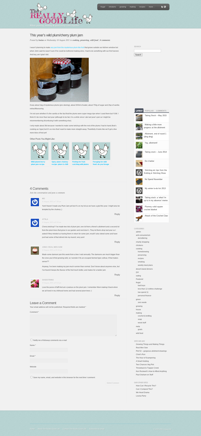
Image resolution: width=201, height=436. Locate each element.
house (138, 310)
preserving (84, 40)
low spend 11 (143, 292)
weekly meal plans (145, 265)
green (138, 299)
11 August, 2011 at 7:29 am (51, 201)
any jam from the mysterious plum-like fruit (67, 47)
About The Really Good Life (49, 429)
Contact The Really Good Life (74, 429)
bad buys (141, 285)
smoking (141, 262)
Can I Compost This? (144, 389)
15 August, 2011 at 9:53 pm (51, 283)
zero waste (142, 302)
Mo (43, 199)
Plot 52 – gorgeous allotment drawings (151, 351)
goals (140, 329)
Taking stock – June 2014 (156, 152)
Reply (117, 214)
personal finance (144, 296)
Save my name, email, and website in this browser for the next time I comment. (64, 377)
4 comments (105, 40)
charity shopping (142, 242)
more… (152, 7)
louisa (41, 40)
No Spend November (153, 179)
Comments (161, 111)
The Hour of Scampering (146, 358)
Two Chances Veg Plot (145, 365)
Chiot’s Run (140, 354)
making (133, 7)
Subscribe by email (96, 429)
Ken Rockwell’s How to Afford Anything (151, 371)
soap (140, 319)
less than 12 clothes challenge (150, 289)
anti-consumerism (143, 235)
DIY (137, 272)
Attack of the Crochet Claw (156, 216)
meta (138, 326)
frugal (103, 7)
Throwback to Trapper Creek (147, 368)
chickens (112, 7)
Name (33, 345)
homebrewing (143, 252)
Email (33, 356)
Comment (34, 312)
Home (32, 429)
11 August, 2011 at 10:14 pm (52, 250)
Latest (139, 111)
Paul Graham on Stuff (144, 375)
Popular (149, 111)
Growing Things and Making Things (150, 344)
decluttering (142, 238)
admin (138, 232)
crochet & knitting (145, 316)
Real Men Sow (142, 348)
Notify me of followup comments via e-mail (50, 340)
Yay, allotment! (151, 143)
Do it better (149, 161)
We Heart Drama (142, 392)
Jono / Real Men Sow (52, 247)
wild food (94, 40)
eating (138, 276)
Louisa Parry (141, 396)
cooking (75, 40)
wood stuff (142, 323)
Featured (139, 279)
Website (33, 367)
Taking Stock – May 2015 (156, 115)
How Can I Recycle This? (146, 386)
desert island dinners (144, 269)
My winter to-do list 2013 (155, 188)
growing (123, 7)
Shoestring (48, 280)
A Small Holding (142, 361)
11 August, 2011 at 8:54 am (51, 222)
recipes (142, 7)
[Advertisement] (133, 18)
